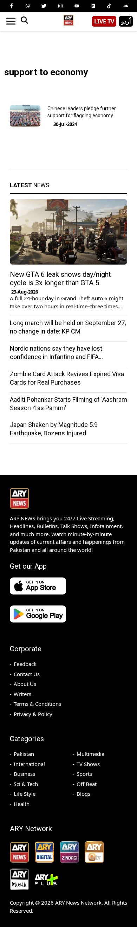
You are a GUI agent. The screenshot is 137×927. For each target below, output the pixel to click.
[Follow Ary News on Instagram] (60, 5)
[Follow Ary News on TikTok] (109, 5)
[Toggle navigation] (11, 21)
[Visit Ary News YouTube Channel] (77, 5)
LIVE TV (104, 21)
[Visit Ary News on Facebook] (11, 5)
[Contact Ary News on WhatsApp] (28, 5)
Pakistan (24, 753)
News (29, 185)
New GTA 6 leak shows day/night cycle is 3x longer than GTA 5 (60, 278)
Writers (22, 693)
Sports (84, 773)
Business (24, 773)
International (29, 763)
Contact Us (27, 673)
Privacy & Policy (33, 713)
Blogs (83, 793)
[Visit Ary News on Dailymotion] (93, 5)
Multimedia (90, 753)
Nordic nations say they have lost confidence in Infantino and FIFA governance (56, 357)
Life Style (24, 793)
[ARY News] (68, 18)
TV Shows (88, 763)
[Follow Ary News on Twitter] (44, 5)
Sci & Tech (26, 783)
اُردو (126, 21)
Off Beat (87, 783)
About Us (25, 683)
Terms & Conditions (37, 703)
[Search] (24, 21)
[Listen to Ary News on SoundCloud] (126, 5)
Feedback (25, 663)
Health (22, 803)
